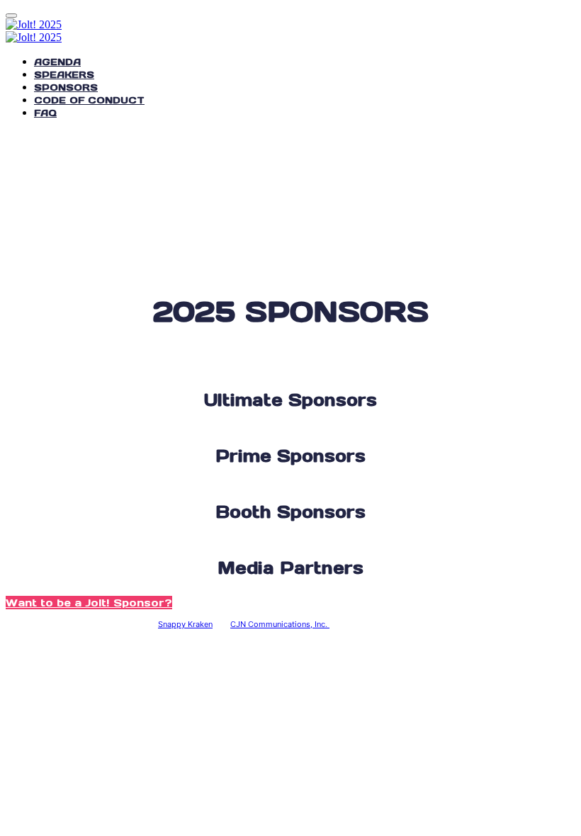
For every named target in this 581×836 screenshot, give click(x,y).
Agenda (57, 62)
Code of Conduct (89, 100)
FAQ (45, 113)
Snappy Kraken (185, 624)
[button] (89, 602)
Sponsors (66, 87)
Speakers (64, 75)
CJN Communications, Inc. (279, 624)
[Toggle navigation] (11, 15)
